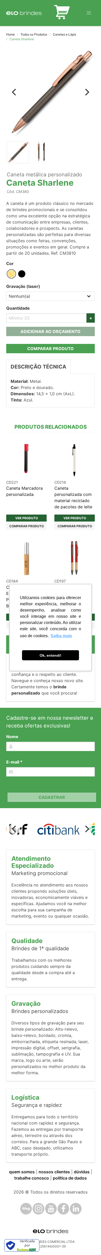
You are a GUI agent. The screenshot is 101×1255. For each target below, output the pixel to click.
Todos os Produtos (33, 34)
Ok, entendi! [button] (50, 655)
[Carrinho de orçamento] (62, 13)
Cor (10, 263)
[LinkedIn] (76, 1209)
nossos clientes (54, 1171)
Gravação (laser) (23, 286)
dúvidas (82, 1171)
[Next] (86, 92)
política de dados (70, 1178)
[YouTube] (51, 1209)
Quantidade (18, 308)
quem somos (22, 1171)
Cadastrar (52, 797)
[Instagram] (38, 1209)
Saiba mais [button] (61, 636)
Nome (12, 736)
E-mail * (14, 762)
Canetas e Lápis (64, 34)
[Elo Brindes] (24, 13)
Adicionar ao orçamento (50, 331)
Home (10, 34)
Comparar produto (50, 348)
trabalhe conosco (31, 1178)
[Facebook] (63, 1209)
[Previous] (14, 92)
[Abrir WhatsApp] (88, 1242)
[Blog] (26, 1209)
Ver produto (26, 518)
